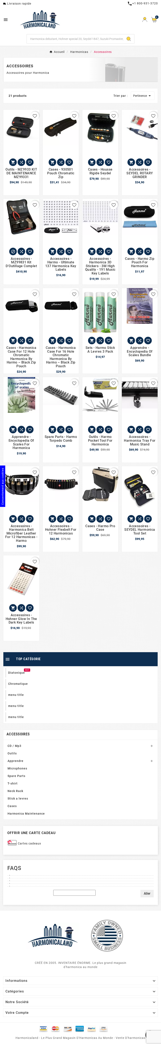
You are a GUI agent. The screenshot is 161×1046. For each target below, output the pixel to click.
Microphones (17, 768)
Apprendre (15, 761)
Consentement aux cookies (2, 486)
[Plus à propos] (80, 874)
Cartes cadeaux (29, 843)
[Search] (129, 39)
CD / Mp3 (14, 746)
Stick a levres (18, 798)
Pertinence (142, 95)
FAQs (14, 868)
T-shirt (13, 783)
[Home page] (52, 935)
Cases (12, 806)
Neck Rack (15, 791)
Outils (12, 753)
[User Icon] (144, 19)
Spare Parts (16, 776)
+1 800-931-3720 (142, 3)
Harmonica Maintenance (26, 813)
